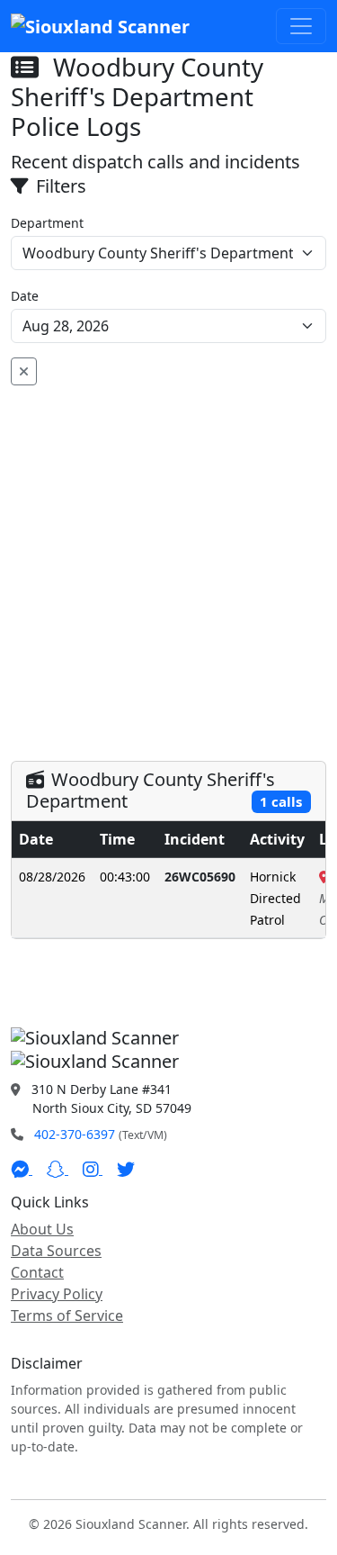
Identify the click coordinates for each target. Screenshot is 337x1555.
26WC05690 (199, 876)
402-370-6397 (74, 1134)
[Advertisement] (168, 563)
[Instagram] (92, 1169)
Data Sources (56, 1251)
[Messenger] (21, 1169)
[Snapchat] (57, 1169)
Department (47, 222)
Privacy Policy (56, 1294)
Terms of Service (67, 1315)
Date (25, 295)
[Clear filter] (24, 371)
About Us (42, 1229)
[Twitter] (126, 1169)
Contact (37, 1272)
